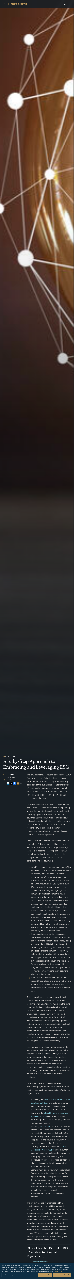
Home (7, 756)
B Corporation (46, 1126)
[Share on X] (11, 783)
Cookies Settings (8, 1275)
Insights (16, 756)
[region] (37, 1271)
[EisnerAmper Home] (15, 4)
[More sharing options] (21, 783)
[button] (71, 4)
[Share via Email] (18, 783)
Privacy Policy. (58, 1271)
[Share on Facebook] (14, 783)
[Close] (71, 1266)
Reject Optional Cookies (62, 1275)
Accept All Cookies (45, 1275)
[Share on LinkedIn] (8, 783)
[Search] (65, 4)
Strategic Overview (39, 1262)
